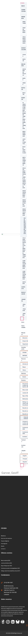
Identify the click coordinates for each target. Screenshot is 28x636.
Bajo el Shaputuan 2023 (24, 149)
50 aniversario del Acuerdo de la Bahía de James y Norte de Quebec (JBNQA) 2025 (24, 115)
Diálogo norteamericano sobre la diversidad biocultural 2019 (24, 178)
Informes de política (24, 72)
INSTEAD (24, 60)
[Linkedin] (13, 622)
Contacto (23, 287)
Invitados (24, 282)
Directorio (24, 22)
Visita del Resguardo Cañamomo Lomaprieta (25, 226)
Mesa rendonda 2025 (24, 134)
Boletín (24, 93)
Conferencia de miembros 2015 (24, 275)
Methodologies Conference (24, 161)
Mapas (24, 79)
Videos (24, 83)
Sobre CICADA (23, 10)
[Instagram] (8, 622)
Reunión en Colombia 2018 (24, 212)
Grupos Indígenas (24, 30)
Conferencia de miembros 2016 (24, 264)
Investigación (23, 48)
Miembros (23, 17)
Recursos (23, 65)
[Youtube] (22, 622)
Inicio (23, 6)
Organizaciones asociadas (24, 40)
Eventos (23, 98)
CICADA (22, 3)
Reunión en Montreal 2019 (24, 193)
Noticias (23, 88)
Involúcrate (23, 293)
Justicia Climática (24, 141)
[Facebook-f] (3, 622)
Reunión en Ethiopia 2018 (24, 203)
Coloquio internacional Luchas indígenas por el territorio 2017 (24, 247)
